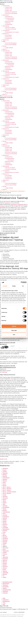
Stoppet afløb (8, 7)
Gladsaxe (5, 479)
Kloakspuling (8, 36)
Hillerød (4, 522)
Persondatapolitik (12, 616)
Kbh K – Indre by (7, 487)
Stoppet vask (8, 10)
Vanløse (4, 502)
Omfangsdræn (8, 24)
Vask (4, 604)
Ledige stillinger (9, 47)
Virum (4, 544)
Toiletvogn (5, 585)
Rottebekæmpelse (9, 18)
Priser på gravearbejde (10, 44)
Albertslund (5, 547)
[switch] (25, 312)
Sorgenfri (5, 541)
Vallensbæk (5, 572)
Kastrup (4, 485)
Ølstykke (5, 574)
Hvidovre (5, 554)
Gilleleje (5, 519)
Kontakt (4, 46)
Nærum (4, 535)
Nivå (4, 533)
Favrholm (5, 515)
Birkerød (5, 510)
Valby (4, 504)
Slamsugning (6, 26)
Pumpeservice (8, 38)
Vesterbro (5, 505)
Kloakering (7, 22)
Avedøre (5, 471)
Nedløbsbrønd (6, 601)
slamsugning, (14, 204)
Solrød (4, 569)
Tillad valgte (14, 330)
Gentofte (5, 518)
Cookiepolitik (3, 616)
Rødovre (5, 561)
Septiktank (5, 591)
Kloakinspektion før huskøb (12, 32)
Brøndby (5, 474)
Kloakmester (6, 15)
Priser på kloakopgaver (11, 43)
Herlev (4, 482)
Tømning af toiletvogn (10, 29)
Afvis (14, 334)
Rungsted (5, 536)
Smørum (5, 568)
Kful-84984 (14, 363)
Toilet (4, 602)
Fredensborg (6, 516)
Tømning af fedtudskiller (11, 13)
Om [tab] (23, 285)
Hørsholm (5, 524)
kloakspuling (20, 204)
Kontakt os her (3, 459)
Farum (4, 513)
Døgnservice (6, 40)
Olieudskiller (6, 586)
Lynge (4, 532)
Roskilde (5, 563)
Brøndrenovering (9, 21)
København (5, 468)
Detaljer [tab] (14, 285)
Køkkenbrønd (6, 583)
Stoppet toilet (8, 8)
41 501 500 (4, 372)
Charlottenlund (6, 512)
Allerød (4, 508)
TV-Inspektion (6, 30)
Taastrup (17, 213)
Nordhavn (5, 496)
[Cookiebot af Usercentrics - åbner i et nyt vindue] (21, 282)
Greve (4, 549)
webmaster (20, 616)
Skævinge (5, 540)
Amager (4, 470)
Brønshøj (5, 476)
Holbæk (5, 552)
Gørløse (4, 521)
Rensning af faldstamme (11, 12)
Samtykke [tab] (5, 285)
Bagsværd (5, 473)
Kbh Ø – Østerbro (7, 493)
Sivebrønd (5, 592)
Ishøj (4, 555)
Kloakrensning (6, 5)
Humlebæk (5, 527)
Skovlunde (5, 498)
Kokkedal (5, 530)
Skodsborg (5, 538)
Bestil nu (5, 49)
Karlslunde (5, 558)
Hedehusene (6, 550)
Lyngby (4, 494)
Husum (4, 484)
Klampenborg (6, 529)
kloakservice (8, 202)
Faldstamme (6, 599)
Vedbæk (5, 543)
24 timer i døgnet (20, 207)
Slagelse (5, 564)
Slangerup (5, 566)
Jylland (4, 577)
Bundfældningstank (7, 582)
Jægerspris (5, 557)
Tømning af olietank (10, 27)
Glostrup (5, 480)
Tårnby (4, 501)
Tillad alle (14, 326)
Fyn (3, 575)
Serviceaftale (8, 35)
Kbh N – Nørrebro (7, 488)
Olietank (5, 588)
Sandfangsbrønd (7, 589)
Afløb (4, 598)
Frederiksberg (6, 477)
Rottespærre (11, 19)
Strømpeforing (8, 16)
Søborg (4, 499)
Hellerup (5, 526)
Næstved (5, 560)
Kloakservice (6, 33)
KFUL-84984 (10, 612)
